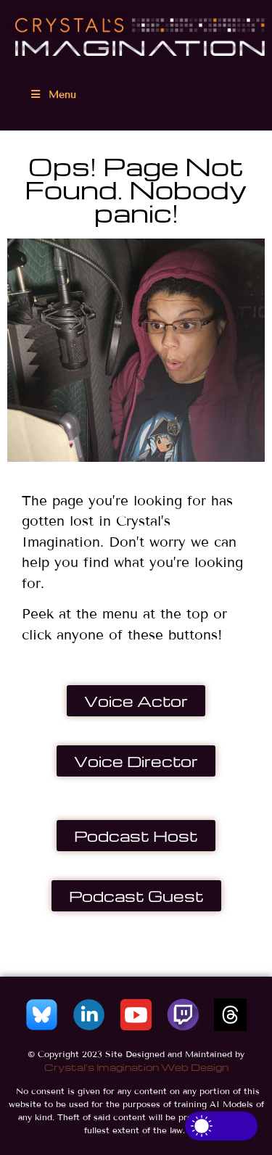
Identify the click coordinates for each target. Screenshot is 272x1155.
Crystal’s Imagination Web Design (136, 1067)
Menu (62, 94)
